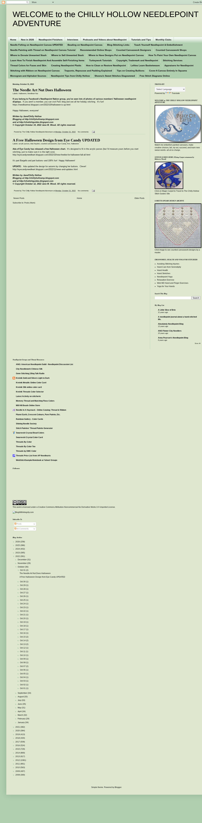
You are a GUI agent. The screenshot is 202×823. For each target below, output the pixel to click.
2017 (17, 742)
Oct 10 (23, 655)
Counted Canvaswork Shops (171, 50)
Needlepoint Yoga (164, 277)
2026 (17, 542)
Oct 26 (23, 596)
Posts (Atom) (29, 203)
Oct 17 (23, 629)
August (21, 697)
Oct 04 (23, 677)
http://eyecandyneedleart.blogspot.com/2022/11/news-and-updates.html (45, 169)
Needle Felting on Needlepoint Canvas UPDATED (36, 45)
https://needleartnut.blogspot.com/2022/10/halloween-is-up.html (41, 105)
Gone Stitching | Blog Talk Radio (30, 373)
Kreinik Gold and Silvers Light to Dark (33, 378)
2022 (17, 556)
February (22, 719)
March (21, 715)
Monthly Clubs (163, 39)
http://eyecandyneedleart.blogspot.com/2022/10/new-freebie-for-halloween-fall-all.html (51, 155)
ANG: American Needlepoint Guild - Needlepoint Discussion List (44, 364)
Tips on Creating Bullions (130, 70)
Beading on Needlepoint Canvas (85, 45)
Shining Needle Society (26, 424)
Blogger (118, 787)
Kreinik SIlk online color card (29, 387)
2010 (17, 767)
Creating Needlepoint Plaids (66, 65)
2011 (17, 764)
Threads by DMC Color (26, 451)
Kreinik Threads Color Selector (30, 392)
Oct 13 (23, 644)
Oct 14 (23, 640)
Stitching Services (172, 60)
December (22, 560)
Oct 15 (23, 637)
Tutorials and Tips (141, 39)
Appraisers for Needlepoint (178, 65)
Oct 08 (23, 662)
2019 (17, 734)
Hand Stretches (163, 273)
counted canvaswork (49, 144)
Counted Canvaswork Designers (133, 50)
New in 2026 (27, 39)
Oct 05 (23, 674)
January (21, 722)
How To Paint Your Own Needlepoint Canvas (172, 55)
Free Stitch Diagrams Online (155, 76)
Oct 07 (23, 666)
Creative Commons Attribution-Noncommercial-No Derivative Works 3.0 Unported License (76, 507)
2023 (17, 553)
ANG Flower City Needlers (169, 331)
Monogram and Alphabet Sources (28, 76)
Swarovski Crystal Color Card (29, 437)
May (20, 708)
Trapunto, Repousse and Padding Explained (88, 70)
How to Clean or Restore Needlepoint (106, 65)
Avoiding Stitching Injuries (168, 264)
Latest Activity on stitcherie (28, 396)
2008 (17, 775)
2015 (17, 749)
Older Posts (139, 198)
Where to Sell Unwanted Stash (67, 55)
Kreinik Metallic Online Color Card (31, 383)
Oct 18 (23, 626)
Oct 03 (23, 681)
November (22, 563)
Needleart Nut (32, 93)
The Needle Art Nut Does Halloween (42, 90)
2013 (17, 756)
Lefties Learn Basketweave (145, 65)
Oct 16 (23, 633)
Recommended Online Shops (96, 50)
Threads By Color (24, 442)
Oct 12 (23, 648)
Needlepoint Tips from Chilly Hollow (70, 76)
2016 (17, 745)
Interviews (72, 39)
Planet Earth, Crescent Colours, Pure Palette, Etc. (38, 414)
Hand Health (162, 270)
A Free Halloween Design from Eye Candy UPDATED (56, 140)
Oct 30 (23, 582)
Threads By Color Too (25, 446)
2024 (17, 549)
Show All (197, 343)
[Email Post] (93, 132)
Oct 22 (23, 611)
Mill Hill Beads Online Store (28, 405)
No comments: (83, 132)
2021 (17, 727)
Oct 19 (23, 622)
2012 (17, 760)
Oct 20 (23, 618)
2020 (17, 731)
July (20, 700)
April (20, 711)
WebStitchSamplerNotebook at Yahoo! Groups (36, 460)
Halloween (23, 93)
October (21, 567)
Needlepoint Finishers (50, 39)
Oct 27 (23, 593)
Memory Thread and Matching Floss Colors (35, 401)
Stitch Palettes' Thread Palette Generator (34, 428)
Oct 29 (23, 585)
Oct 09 (23, 659)
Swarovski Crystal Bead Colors (30, 433)
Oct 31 (23, 570)
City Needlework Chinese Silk (29, 369)
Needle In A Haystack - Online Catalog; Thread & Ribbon (41, 410)
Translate (176, 93)
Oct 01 (23, 688)
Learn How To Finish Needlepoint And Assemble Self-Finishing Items (47, 60)
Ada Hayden (35, 144)
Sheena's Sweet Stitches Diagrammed (115, 76)
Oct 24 (23, 604)
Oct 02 (23, 685)
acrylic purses (24, 144)
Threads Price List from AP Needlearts (33, 456)
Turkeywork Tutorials (100, 60)
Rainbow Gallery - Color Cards (29, 419)
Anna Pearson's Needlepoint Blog (173, 338)
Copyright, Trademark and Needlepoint (137, 60)
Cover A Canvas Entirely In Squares (168, 70)
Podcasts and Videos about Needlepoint (105, 39)
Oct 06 (23, 670)
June (20, 704)
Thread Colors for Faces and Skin (28, 65)
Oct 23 (23, 607)
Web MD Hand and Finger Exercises (172, 283)
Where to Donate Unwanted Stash (28, 55)
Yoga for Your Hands (166, 286)
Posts (18, 524)
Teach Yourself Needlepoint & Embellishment (158, 45)
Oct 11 (23, 651)
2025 (17, 545)
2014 (17, 753)
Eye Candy (62, 144)
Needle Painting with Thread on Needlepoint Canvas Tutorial (42, 50)
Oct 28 (23, 589)
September (23, 693)
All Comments (22, 529)
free (68, 144)
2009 (17, 771)
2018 (17, 738)
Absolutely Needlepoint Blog (170, 324)
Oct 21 (23, 615)
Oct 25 (23, 600)
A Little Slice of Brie (167, 310)
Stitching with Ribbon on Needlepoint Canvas (35, 70)
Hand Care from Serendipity (169, 267)
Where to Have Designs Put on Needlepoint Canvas (116, 55)
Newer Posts (18, 198)
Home (13, 39)
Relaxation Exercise (165, 280)
